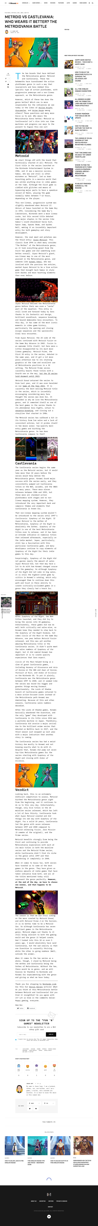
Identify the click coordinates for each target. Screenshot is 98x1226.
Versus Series (36, 987)
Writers (50, 1201)
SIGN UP (51, 1034)
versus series (48, 1050)
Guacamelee (20, 110)
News (74, 1157)
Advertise (42, 1201)
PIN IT (38, 141)
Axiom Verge (38, 110)
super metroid (33, 1050)
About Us (33, 1201)
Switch (26, 12)
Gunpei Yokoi (35, 262)
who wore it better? (28, 1051)
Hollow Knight (45, 108)
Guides (7, 1158)
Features (8, 12)
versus (40, 1050)
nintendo (25, 1050)
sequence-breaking (24, 411)
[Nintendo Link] (49, 1194)
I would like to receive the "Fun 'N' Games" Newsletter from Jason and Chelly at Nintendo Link (37, 1040)
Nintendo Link (49, 984)
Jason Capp (15, 31)
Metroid (14, 12)
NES (18, 12)
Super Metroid (40, 240)
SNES (22, 12)
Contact (50, 1207)
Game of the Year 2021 (34, 386)
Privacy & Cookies (61, 1201)
